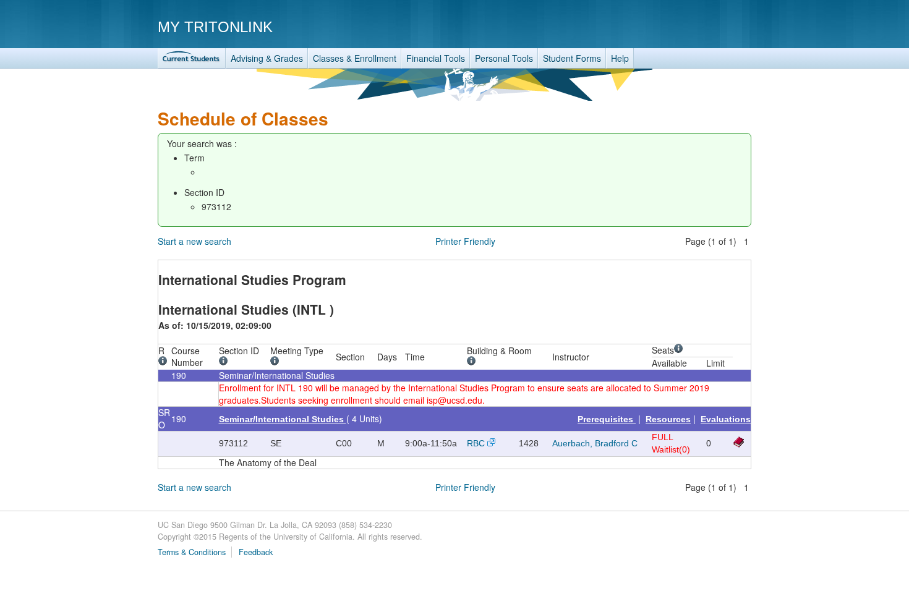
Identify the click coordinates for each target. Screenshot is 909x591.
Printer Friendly (465, 241)
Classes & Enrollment (354, 58)
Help (620, 58)
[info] (164, 362)
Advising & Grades (267, 58)
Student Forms (572, 58)
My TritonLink (215, 27)
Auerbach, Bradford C (595, 443)
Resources (668, 419)
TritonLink (192, 58)
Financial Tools (435, 58)
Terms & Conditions (192, 552)
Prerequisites (607, 419)
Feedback (256, 552)
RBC (476, 443)
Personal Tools (504, 58)
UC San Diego (680, 26)
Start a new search (194, 241)
